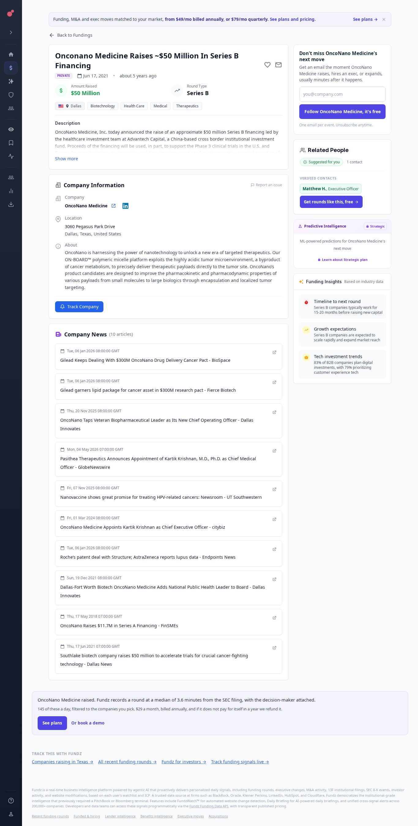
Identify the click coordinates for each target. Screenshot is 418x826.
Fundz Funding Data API (208, 806)
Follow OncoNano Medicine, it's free (342, 111)
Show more (66, 158)
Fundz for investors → (184, 762)
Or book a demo (87, 723)
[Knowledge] (10, 800)
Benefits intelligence (156, 816)
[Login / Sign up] (10, 814)
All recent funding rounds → (127, 762)
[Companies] (10, 81)
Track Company (83, 306)
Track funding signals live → (240, 762)
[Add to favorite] (267, 65)
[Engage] (10, 177)
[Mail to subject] (278, 65)
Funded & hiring (87, 816)
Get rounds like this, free (328, 202)
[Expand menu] (10, 32)
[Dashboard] (10, 54)
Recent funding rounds (50, 816)
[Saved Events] (10, 142)
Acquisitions (218, 816)
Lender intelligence (120, 816)
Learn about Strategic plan (345, 259)
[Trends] (10, 190)
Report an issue (269, 185)
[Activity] (10, 156)
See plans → (365, 19)
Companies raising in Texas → (62, 762)
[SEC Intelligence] (10, 94)
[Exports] (10, 204)
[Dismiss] (384, 19)
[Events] (10, 67)
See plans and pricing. (293, 19)
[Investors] (10, 108)
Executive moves (190, 816)
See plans (52, 723)
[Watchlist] (10, 129)
